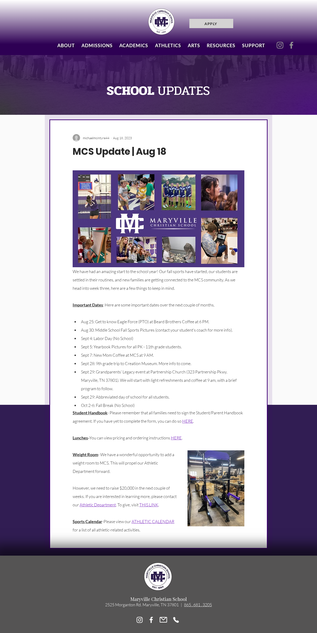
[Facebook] (291, 45)
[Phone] (176, 620)
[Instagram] (280, 45)
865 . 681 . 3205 (198, 604)
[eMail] (163, 620)
